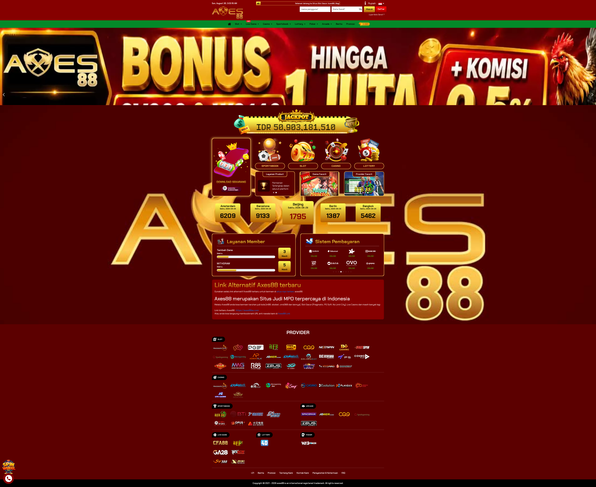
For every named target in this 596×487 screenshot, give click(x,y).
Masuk (369, 9)
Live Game (251, 24)
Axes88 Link (284, 313)
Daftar (381, 9)
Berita (339, 24)
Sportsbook (282, 24)
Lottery (299, 24)
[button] (592, 94)
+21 (252, 473)
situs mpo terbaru (285, 291)
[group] (364, 184)
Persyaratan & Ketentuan (325, 473)
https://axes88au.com (247, 310)
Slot (237, 24)
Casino (266, 24)
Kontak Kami (303, 473)
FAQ (343, 473)
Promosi (350, 24)
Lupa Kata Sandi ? (376, 14)
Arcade (325, 24)
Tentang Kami (286, 473)
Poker (312, 24)
